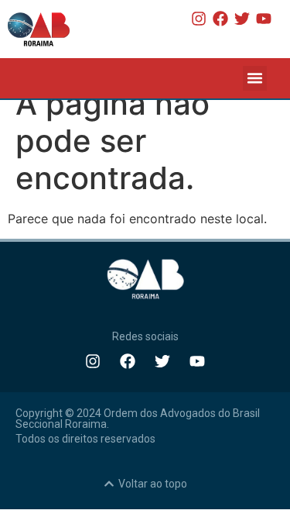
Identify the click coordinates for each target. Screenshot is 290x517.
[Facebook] (220, 18)
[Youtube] (264, 18)
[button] (255, 78)
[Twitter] (242, 18)
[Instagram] (199, 18)
